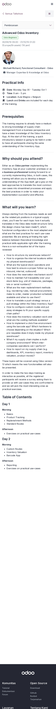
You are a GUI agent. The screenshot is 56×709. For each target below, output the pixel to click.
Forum (5, 694)
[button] (52, 4)
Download (35, 688)
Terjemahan (36, 699)
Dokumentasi (8, 691)
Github (33, 693)
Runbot (33, 696)
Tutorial (6, 688)
